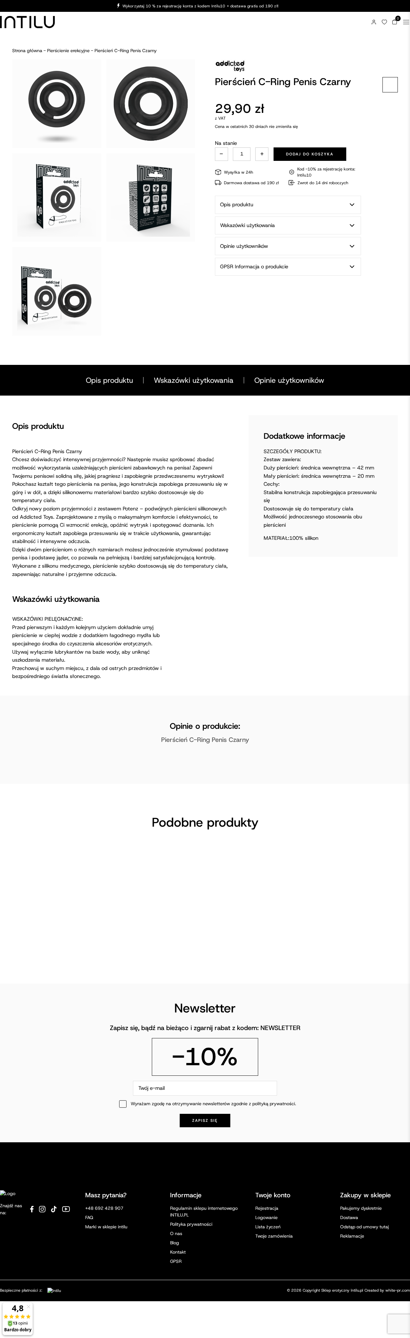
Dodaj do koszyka (309, 154)
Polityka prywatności (191, 1224)
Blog (174, 1243)
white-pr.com (397, 1290)
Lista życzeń (268, 1227)
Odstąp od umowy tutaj (364, 1227)
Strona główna (27, 50)
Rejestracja (266, 1208)
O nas (176, 1233)
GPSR (176, 1261)
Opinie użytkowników (289, 380)
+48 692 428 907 (104, 1208)
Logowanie (266, 1217)
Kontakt (178, 1252)
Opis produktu (109, 380)
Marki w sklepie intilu (106, 1227)
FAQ (89, 1217)
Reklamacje (352, 1236)
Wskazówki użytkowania (194, 380)
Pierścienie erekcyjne (68, 50)
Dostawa (349, 1217)
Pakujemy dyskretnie (361, 1208)
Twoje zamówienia (274, 1236)
